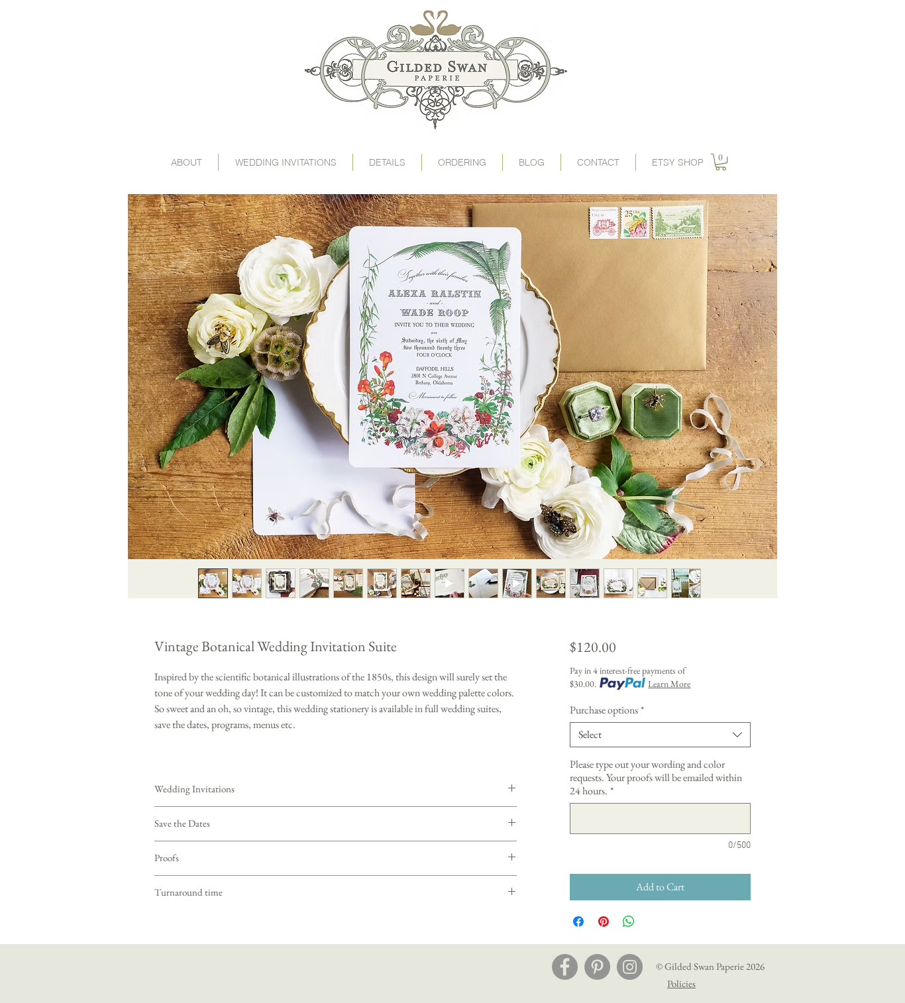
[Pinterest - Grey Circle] (597, 967)
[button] (462, 162)
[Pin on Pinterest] (604, 921)
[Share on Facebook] (578, 921)
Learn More (669, 684)
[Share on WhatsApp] (629, 921)
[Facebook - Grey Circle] (565, 967)
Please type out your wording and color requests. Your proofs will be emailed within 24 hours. (656, 778)
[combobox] (660, 734)
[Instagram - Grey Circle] (630, 967)
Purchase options (607, 710)
